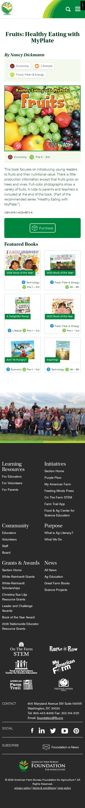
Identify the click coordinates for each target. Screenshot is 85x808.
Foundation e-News (65, 747)
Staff (5, 545)
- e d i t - (83, 6)
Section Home (54, 470)
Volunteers (9, 539)
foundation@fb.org (50, 717)
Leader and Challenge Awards (17, 608)
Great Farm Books (57, 583)
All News (50, 570)
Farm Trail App (54, 503)
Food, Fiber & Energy (30, 74)
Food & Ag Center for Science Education (59, 512)
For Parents (10, 489)
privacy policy (22, 788)
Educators (9, 532)
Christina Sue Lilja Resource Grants (14, 596)
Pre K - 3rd (43, 157)
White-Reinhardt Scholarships (13, 585)
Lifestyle (47, 66)
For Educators (12, 476)
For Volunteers (12, 483)
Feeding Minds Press (59, 490)
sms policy (64, 788)
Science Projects (55, 589)
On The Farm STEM (58, 497)
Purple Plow (52, 477)
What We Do (53, 539)
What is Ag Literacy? (58, 532)
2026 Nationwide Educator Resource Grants (20, 626)
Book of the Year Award (18, 617)
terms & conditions (44, 788)
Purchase (46, 228)
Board (6, 552)
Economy (22, 66)
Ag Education (53, 576)
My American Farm (57, 484)
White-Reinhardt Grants (18, 576)
